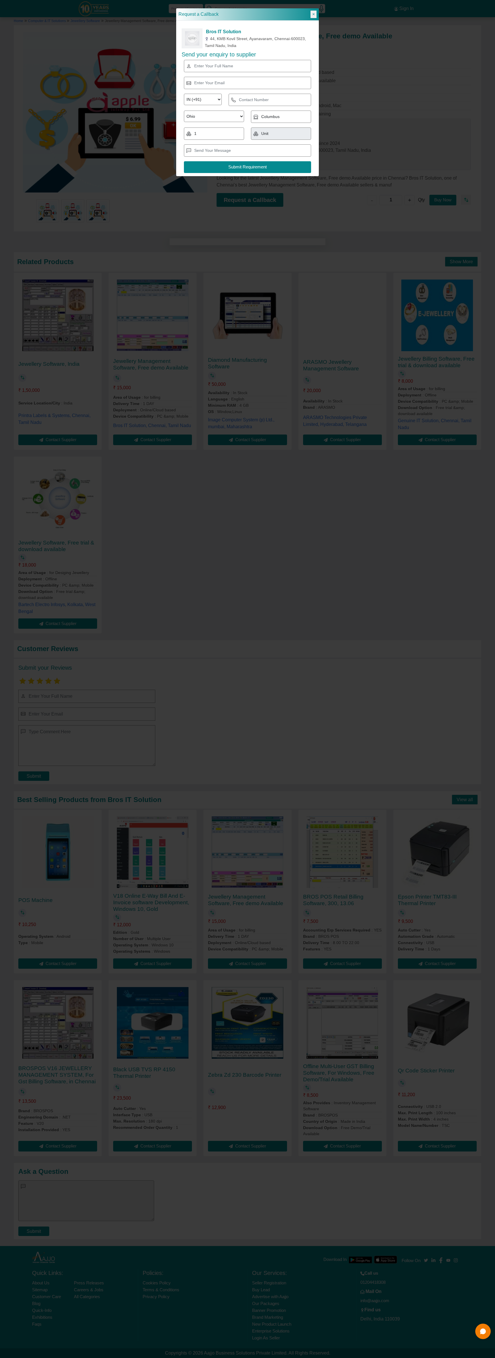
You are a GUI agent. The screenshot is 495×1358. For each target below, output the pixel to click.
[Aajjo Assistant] (483, 1331)
